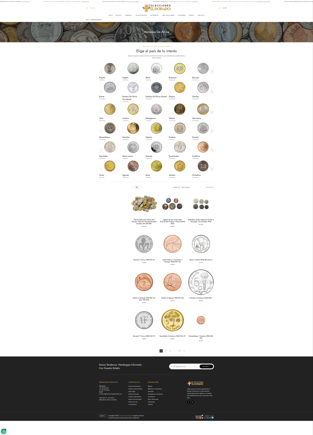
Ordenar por (176, 187)
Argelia (125, 77)
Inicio (87, 19)
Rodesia (172, 137)
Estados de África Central (156, 96)
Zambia (172, 175)
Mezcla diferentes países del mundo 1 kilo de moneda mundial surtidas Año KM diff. (144, 222)
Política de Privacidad (134, 399)
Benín (148, 77)
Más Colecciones (153, 399)
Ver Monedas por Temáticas (205, 1)
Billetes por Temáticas (155, 389)
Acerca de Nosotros (134, 386)
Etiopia (172, 96)
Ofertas (150, 404)
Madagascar (151, 118)
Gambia (195, 96)
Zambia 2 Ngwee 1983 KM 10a (172, 298)
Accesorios (151, 397)
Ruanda (195, 137)
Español (92, 8)
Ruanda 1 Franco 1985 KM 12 (144, 260)
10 (179, 351)
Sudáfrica (196, 156)
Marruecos (196, 118)
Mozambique (104, 137)
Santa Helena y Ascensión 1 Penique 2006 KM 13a (173, 261)
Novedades (151, 402)
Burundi (195, 77)
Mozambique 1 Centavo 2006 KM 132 (201, 337)
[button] (87, 8)
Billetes (150, 386)
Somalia (149, 156)
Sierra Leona (127, 156)
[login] (219, 8)
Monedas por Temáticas (155, 394)
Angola (102, 77)
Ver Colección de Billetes (74, 1)
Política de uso (132, 402)
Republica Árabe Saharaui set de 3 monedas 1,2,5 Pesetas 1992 (201, 221)
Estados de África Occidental (129, 98)
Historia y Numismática (135, 389)
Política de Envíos (133, 394)
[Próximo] (184, 351)
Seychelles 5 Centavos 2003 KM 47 (173, 336)
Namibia (126, 137)
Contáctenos (136, 1)
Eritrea (101, 96)
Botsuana (172, 77)
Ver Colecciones (26, 1)
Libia (101, 118)
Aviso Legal (131, 391)
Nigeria (149, 137)
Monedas (151, 391)
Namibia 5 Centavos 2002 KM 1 (201, 298)
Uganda (125, 175)
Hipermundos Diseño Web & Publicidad (127, 418)
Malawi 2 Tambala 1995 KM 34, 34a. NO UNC (144, 299)
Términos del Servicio (134, 397)
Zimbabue (196, 175)
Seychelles (103, 156)
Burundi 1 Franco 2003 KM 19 (144, 336)
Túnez (101, 175)
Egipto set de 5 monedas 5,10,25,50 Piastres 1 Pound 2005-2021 (172, 222)
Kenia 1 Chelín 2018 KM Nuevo (201, 260)
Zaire (148, 175)
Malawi (172, 118)
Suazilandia (174, 156)
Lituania (125, 118)
